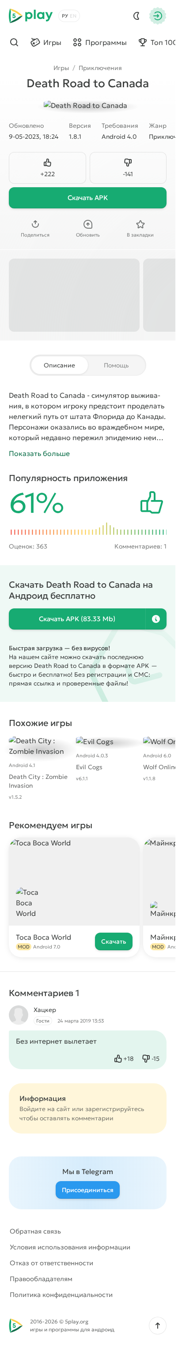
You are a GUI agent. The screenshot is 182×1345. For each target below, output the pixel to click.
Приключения (100, 68)
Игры (61, 68)
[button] (158, 1325)
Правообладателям (41, 1279)
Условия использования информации (70, 1247)
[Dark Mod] (136, 16)
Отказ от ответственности (51, 1263)
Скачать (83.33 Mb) (77, 619)
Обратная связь (35, 1231)
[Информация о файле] (156, 619)
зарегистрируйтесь (114, 1109)
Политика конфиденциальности (61, 1294)
